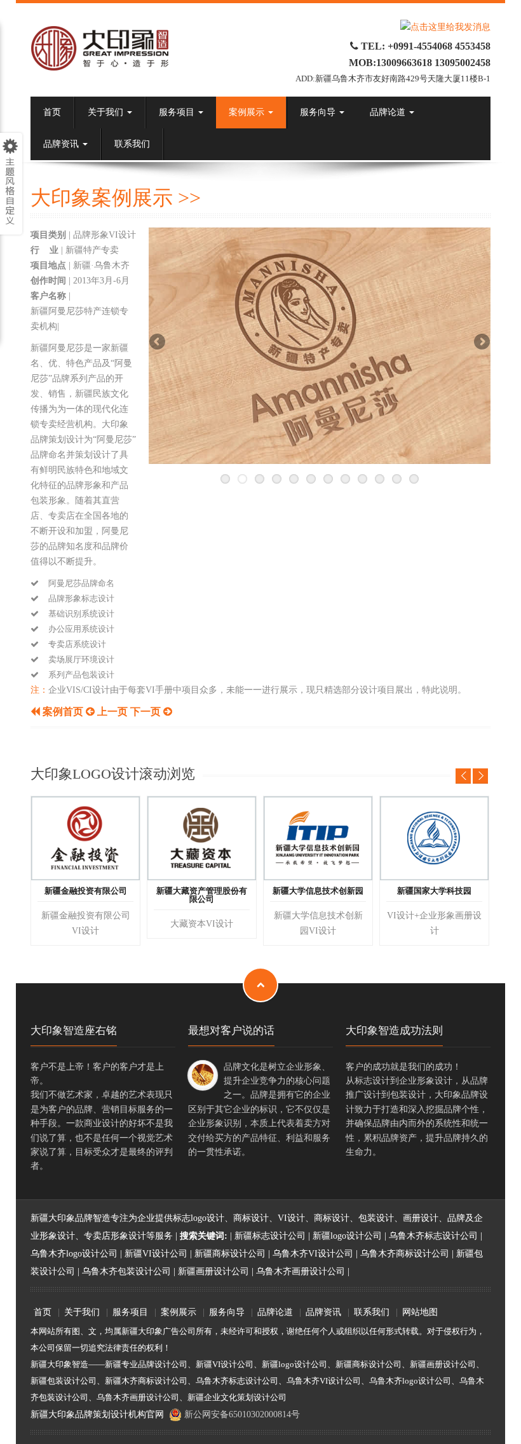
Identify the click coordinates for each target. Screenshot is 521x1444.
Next (481, 344)
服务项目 (178, 112)
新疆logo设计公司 (347, 1236)
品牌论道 (389, 112)
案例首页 (63, 711)
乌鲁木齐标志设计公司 (433, 1236)
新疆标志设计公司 (270, 1236)
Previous (158, 344)
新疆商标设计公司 (230, 1253)
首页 (52, 112)
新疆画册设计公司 (213, 1271)
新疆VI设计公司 (156, 1253)
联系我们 (132, 144)
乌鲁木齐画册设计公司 (300, 1271)
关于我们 (107, 112)
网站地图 (420, 1312)
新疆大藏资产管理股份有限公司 (201, 895)
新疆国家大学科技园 (434, 891)
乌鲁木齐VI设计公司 (313, 1253)
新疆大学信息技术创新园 (318, 891)
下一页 (145, 711)
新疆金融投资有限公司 (85, 891)
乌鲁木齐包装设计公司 (126, 1271)
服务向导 (319, 112)
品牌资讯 (62, 144)
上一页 (111, 711)
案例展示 (248, 112)
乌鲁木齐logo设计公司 (74, 1253)
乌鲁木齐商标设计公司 (404, 1253)
